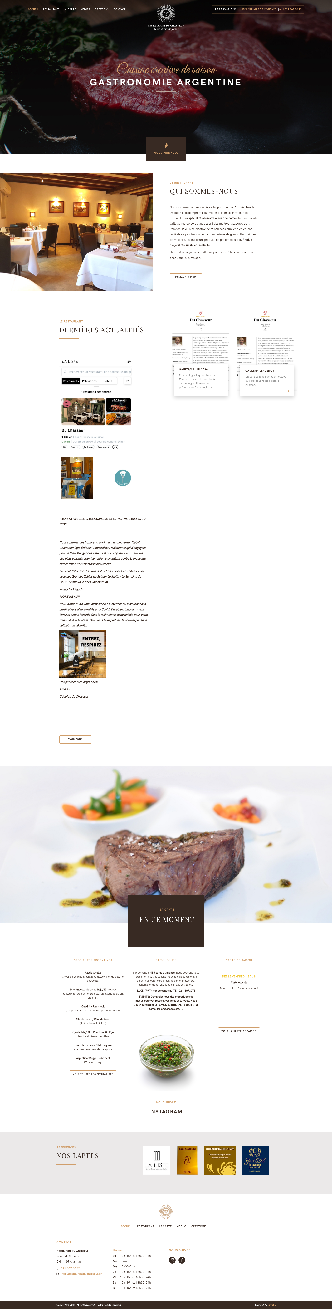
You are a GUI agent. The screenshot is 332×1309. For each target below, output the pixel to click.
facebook (181, 1260)
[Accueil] (166, 17)
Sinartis (272, 1305)
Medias (85, 9)
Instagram (166, 1112)
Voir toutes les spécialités (93, 1074)
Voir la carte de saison (239, 1031)
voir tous (75, 739)
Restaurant (51, 9)
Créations (102, 9)
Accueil (33, 9)
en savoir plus (186, 277)
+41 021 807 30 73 (290, 9)
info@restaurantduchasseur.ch (81, 1274)
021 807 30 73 (70, 1268)
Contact (119, 9)
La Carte (70, 9)
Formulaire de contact (259, 9)
